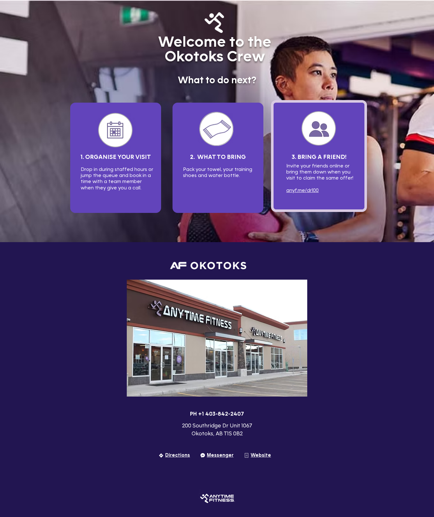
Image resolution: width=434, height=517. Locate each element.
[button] (217, 338)
